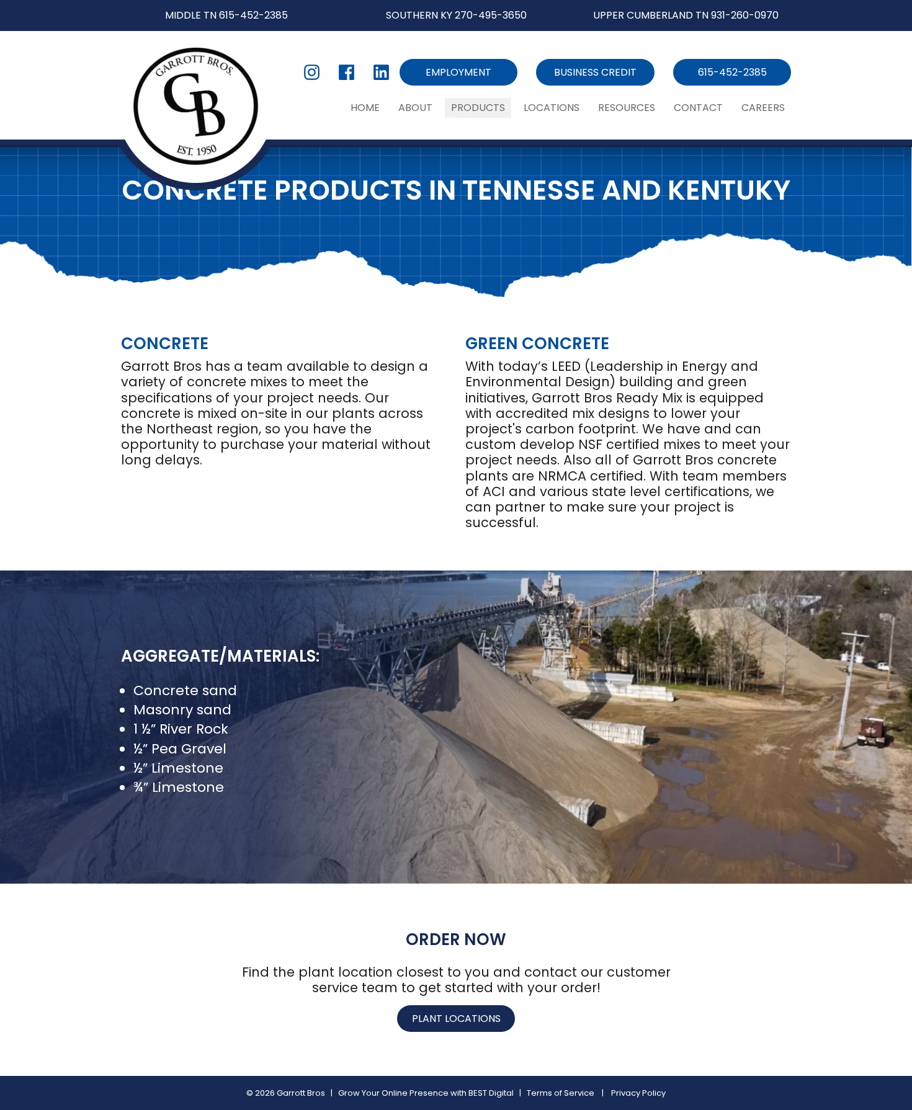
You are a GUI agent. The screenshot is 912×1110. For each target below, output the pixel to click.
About (415, 107)
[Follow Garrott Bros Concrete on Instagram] (311, 72)
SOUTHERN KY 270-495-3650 (456, 15)
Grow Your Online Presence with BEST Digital (426, 1093)
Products (478, 107)
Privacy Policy (638, 1093)
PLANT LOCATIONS (456, 1018)
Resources (626, 107)
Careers (763, 107)
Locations (551, 107)
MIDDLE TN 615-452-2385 (226, 15)
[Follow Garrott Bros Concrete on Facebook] (346, 72)
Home (365, 107)
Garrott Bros (301, 1093)
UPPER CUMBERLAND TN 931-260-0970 (686, 15)
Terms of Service (560, 1093)
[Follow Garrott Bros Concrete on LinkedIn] (381, 72)
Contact (698, 107)
